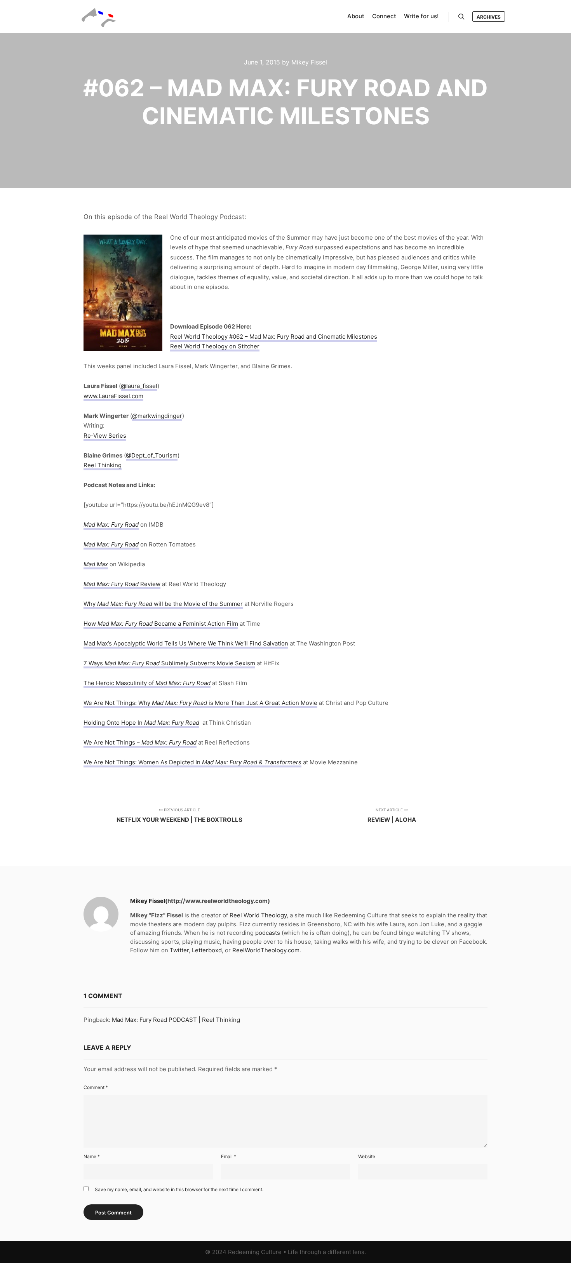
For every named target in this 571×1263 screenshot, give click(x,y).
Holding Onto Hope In (114, 722)
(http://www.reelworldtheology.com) (217, 901)
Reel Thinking (103, 465)
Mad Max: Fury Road (111, 524)
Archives (489, 17)
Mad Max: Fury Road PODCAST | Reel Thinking (176, 1019)
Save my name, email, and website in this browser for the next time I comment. (179, 1189)
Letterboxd (207, 950)
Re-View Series (105, 435)
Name (92, 1156)
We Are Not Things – (112, 742)
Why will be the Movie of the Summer (163, 603)
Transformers (282, 762)
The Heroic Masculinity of (119, 683)
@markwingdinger (157, 415)
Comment (96, 1087)
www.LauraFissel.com (113, 396)
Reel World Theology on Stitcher (214, 346)
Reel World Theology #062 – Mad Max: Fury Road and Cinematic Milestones (273, 336)
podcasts (267, 932)
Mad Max (96, 564)
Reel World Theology (258, 915)
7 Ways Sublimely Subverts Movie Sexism (169, 663)
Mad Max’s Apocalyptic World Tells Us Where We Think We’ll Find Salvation (186, 643)
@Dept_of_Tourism (152, 455)
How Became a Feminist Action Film (161, 623)
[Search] (461, 17)
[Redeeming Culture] (99, 16)
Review (122, 584)
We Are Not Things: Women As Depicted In (173, 762)
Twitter (179, 950)
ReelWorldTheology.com (265, 950)
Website (366, 1156)
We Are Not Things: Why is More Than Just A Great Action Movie (200, 702)
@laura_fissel (139, 386)
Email (228, 1156)
